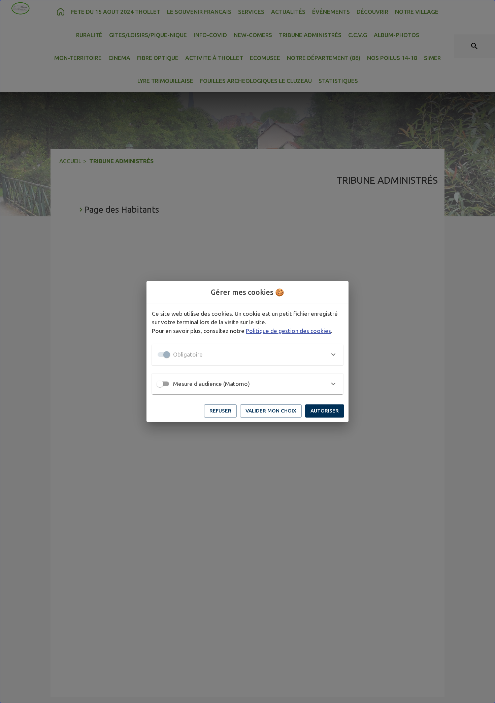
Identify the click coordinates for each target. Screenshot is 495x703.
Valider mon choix (270, 411)
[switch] (160, 383)
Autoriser (324, 411)
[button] (247, 354)
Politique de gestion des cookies (288, 331)
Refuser (220, 411)
